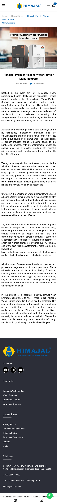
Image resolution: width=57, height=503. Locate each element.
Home (4, 16)
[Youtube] (21, 370)
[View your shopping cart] (53, 5)
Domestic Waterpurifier (13, 391)
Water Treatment (10, 395)
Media (5, 446)
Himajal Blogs (17, 16)
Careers (6, 441)
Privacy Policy (9, 424)
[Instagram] (13, 370)
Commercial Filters (11, 399)
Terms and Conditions (13, 437)
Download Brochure (12, 404)
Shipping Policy (10, 433)
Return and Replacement (14, 428)
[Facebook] (6, 370)
